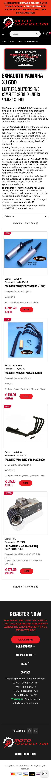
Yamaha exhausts (24, 208)
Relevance (9, 216)
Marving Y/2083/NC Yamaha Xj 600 (25, 286)
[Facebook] (29, 730)
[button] (25, 639)
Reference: (10, 282)
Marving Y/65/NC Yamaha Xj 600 (24, 373)
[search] (37, 34)
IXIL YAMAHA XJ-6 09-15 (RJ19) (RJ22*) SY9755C (21, 547)
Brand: (8, 279)
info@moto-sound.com (25, 702)
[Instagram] (35, 730)
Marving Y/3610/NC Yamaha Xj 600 (25, 459)
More (26, 310)
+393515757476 (31, 698)
